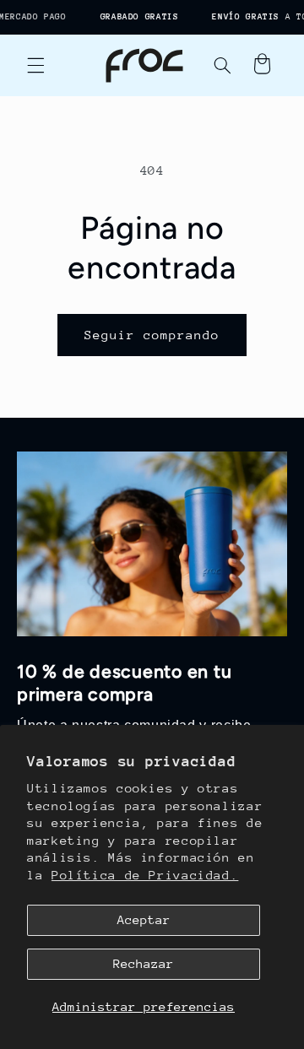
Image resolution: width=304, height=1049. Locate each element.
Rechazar (143, 963)
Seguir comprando (152, 334)
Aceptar (144, 919)
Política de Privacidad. (145, 875)
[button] (35, 65)
